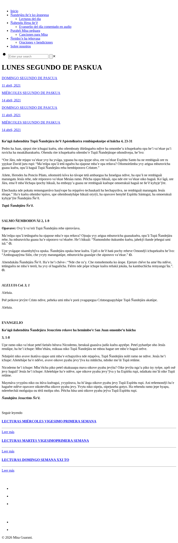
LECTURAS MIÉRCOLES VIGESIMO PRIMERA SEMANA (49, 421)
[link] (54, 56)
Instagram (19, 496)
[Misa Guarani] (2, 3)
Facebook (19, 488)
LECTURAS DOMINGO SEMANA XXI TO (35, 460)
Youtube (17, 503)
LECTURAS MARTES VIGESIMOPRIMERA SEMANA (45, 440)
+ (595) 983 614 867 (28, 529)
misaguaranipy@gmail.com (35, 521)
